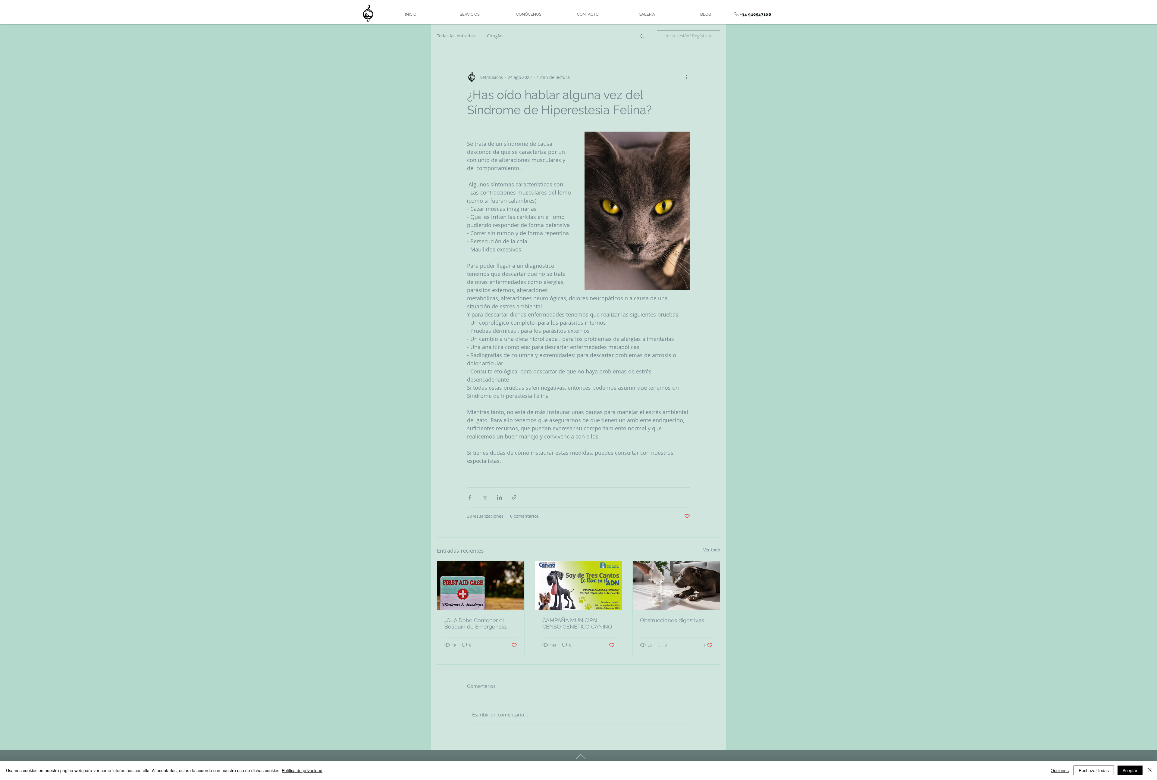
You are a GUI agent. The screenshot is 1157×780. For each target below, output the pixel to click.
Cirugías (495, 36)
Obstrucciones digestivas (672, 620)
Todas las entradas (456, 36)
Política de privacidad (302, 770)
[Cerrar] (1149, 770)
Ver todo (711, 550)
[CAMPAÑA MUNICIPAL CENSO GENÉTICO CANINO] (578, 585)
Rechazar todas (1094, 770)
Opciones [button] (1060, 770)
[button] (642, 35)
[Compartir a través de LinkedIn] (499, 497)
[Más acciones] (686, 77)
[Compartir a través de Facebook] (470, 497)
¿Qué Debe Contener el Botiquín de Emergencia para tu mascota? (475, 623)
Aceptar (1130, 770)
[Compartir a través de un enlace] (514, 497)
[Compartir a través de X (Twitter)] (485, 497)
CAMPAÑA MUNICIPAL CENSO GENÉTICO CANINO (577, 623)
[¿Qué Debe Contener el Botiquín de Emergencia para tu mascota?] (480, 585)
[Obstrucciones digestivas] (676, 585)
